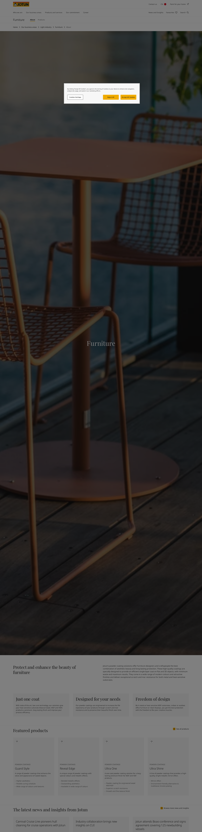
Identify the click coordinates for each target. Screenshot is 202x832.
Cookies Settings (75, 97)
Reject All (110, 97)
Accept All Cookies (128, 97)
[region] (102, 93)
